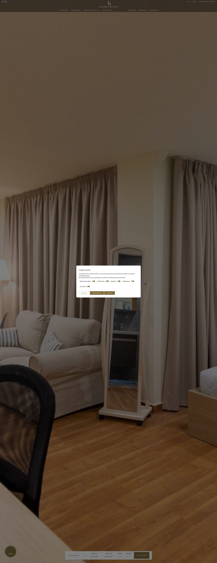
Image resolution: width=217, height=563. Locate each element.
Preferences (101, 281)
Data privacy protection (119, 277)
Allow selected (97, 293)
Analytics (113, 281)
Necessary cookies (85, 281)
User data (83, 286)
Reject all (84, 293)
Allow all (109, 293)
